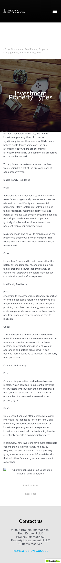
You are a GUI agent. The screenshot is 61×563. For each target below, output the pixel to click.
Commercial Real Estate (24, 49)
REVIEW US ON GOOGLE (30, 550)
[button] (55, 11)
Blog (7, 49)
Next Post (30, 493)
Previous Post (30, 485)
